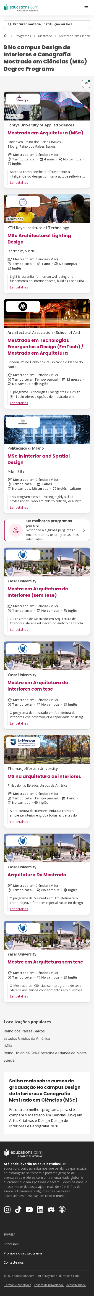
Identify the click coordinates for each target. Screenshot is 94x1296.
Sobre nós (11, 1244)
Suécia (9, 1060)
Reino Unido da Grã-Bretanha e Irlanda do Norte (45, 1052)
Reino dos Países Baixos (24, 1031)
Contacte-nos (14, 1262)
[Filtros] (86, 84)
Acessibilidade (76, 1285)
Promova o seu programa (23, 1253)
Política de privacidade (49, 1285)
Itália (8, 1045)
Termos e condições (17, 1285)
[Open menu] (86, 8)
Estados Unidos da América (27, 1038)
